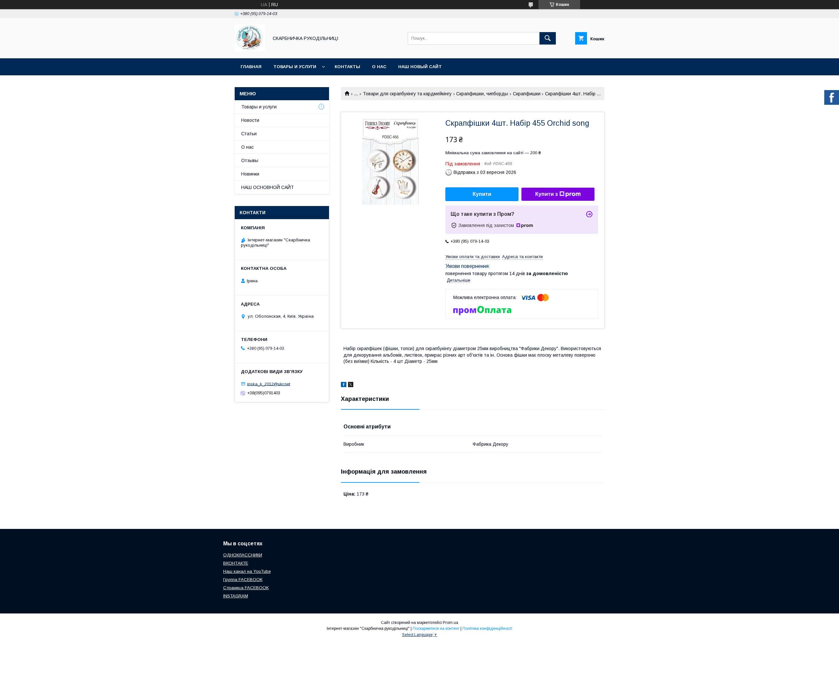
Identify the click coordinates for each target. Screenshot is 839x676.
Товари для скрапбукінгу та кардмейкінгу (407, 93)
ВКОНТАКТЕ (235, 563)
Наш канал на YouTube (247, 571)
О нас (379, 66)
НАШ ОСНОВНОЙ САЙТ (267, 187)
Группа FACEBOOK (243, 579)
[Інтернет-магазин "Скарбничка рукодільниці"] (250, 49)
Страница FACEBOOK (246, 587)
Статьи (249, 133)
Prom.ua (450, 622)
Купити (482, 194)
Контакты (347, 66)
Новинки (250, 174)
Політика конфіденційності (487, 628)
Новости (250, 120)
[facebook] (343, 385)
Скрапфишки (526, 93)
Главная (251, 66)
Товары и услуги (294, 66)
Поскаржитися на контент (436, 628)
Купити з (546, 194)
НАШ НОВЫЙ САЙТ (420, 66)
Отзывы (249, 160)
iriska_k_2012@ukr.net (268, 383)
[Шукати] (547, 38)
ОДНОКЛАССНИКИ (242, 555)
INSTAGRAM (235, 595)
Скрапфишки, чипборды (482, 93)
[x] (350, 385)
